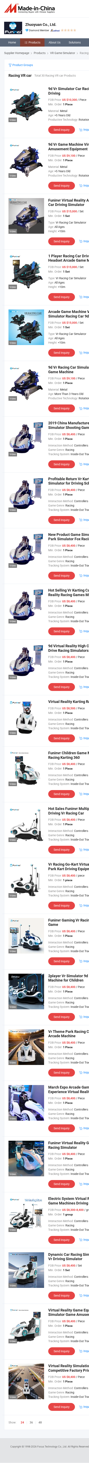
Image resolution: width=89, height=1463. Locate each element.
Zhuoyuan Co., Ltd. (40, 24)
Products (34, 42)
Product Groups (22, 65)
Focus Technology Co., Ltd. (52, 1446)
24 (22, 1422)
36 (31, 1422)
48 (40, 1422)
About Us (54, 42)
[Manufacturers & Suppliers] (30, 8)
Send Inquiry (62, 130)
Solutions (75, 42)
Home (12, 42)
